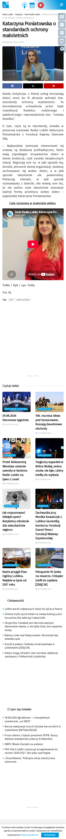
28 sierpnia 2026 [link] (44, 543)
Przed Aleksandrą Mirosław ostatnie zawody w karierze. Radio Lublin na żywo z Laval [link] (15, 470)
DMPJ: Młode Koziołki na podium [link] (24, 744)
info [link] (11, 300)
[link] (5, 5)
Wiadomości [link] (44, 409)
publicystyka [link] (23, 300)
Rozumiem (50, 835)
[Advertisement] (33, 340)
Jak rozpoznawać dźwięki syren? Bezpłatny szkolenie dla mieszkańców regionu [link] (15, 521)
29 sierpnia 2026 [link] (11, 424)
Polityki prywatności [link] (29, 835)
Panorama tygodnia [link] (16, 409)
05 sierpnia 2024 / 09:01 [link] (13, 42)
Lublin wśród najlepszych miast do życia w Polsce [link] (33, 608)
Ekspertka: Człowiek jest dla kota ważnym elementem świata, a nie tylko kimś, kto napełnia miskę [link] (33, 626)
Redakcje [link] (10, 455)
